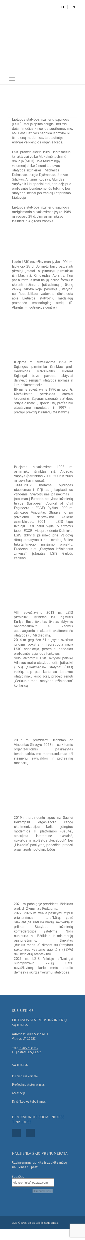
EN (73, 7)
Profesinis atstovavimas (28, 1084)
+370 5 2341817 (28, 1048)
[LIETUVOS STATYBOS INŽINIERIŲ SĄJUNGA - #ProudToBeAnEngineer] (42, 43)
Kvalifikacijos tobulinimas (29, 1101)
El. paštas (18, 1176)
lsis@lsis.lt (34, 1052)
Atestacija (19, 1093)
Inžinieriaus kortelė (24, 1076)
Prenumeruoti (42, 1191)
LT (63, 7)
